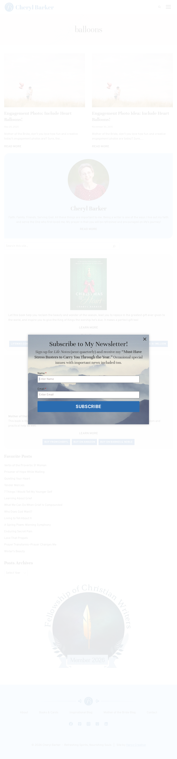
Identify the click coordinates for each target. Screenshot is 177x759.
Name (42, 373)
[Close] (144, 339)
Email (42, 389)
